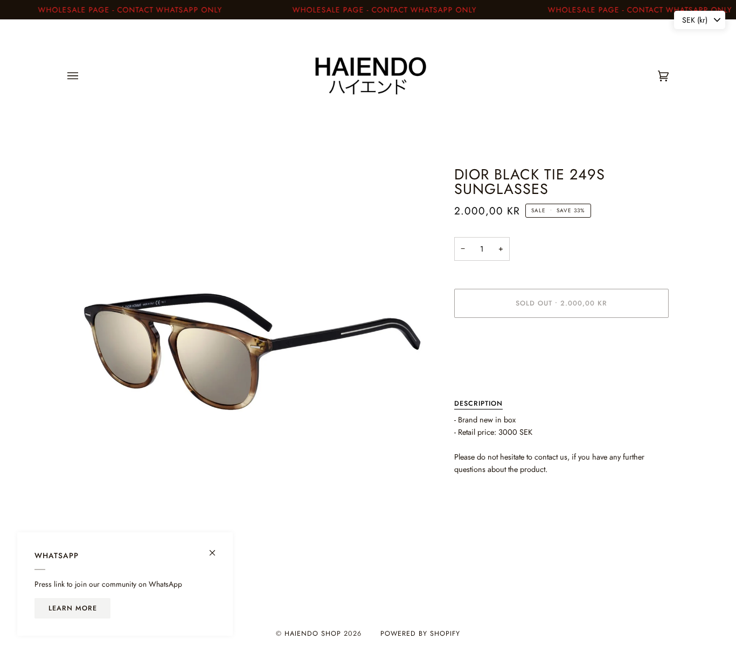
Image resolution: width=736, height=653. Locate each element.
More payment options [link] (490, 368)
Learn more (72, 608)
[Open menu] (83, 76)
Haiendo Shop (312, 633)
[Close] (217, 548)
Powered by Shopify (420, 633)
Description (478, 403)
